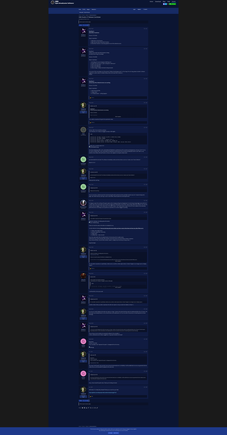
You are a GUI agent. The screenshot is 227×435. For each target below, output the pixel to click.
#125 (146, 127)
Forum (174, 1)
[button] (90, 9)
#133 (146, 295)
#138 (146, 371)
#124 (146, 102)
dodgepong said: (93, 187)
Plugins (88, 9)
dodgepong (82, 19)
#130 (146, 212)
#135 (146, 323)
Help (168, 1)
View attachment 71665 (94, 362)
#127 (146, 168)
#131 (146, 247)
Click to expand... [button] (118, 116)
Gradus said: (92, 355)
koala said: (92, 276)
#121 (146, 28)
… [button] (84, 25)
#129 (146, 200)
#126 (146, 157)
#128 (146, 184)
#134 (146, 309)
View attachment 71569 (94, 254)
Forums (83, 9)
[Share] (144, 28)
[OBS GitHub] (168, 4)
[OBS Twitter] (166, 4)
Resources (94, 9)
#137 (146, 351)
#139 (146, 387)
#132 (146, 273)
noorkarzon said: (93, 172)
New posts (81, 12)
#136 (146, 339)
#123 (146, 78)
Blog (164, 1)
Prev (81, 25)
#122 (146, 48)
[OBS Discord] (164, 4)
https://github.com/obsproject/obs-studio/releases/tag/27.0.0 (102, 392)
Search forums (87, 12)
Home (151, 1)
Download (158, 1)
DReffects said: (92, 106)
